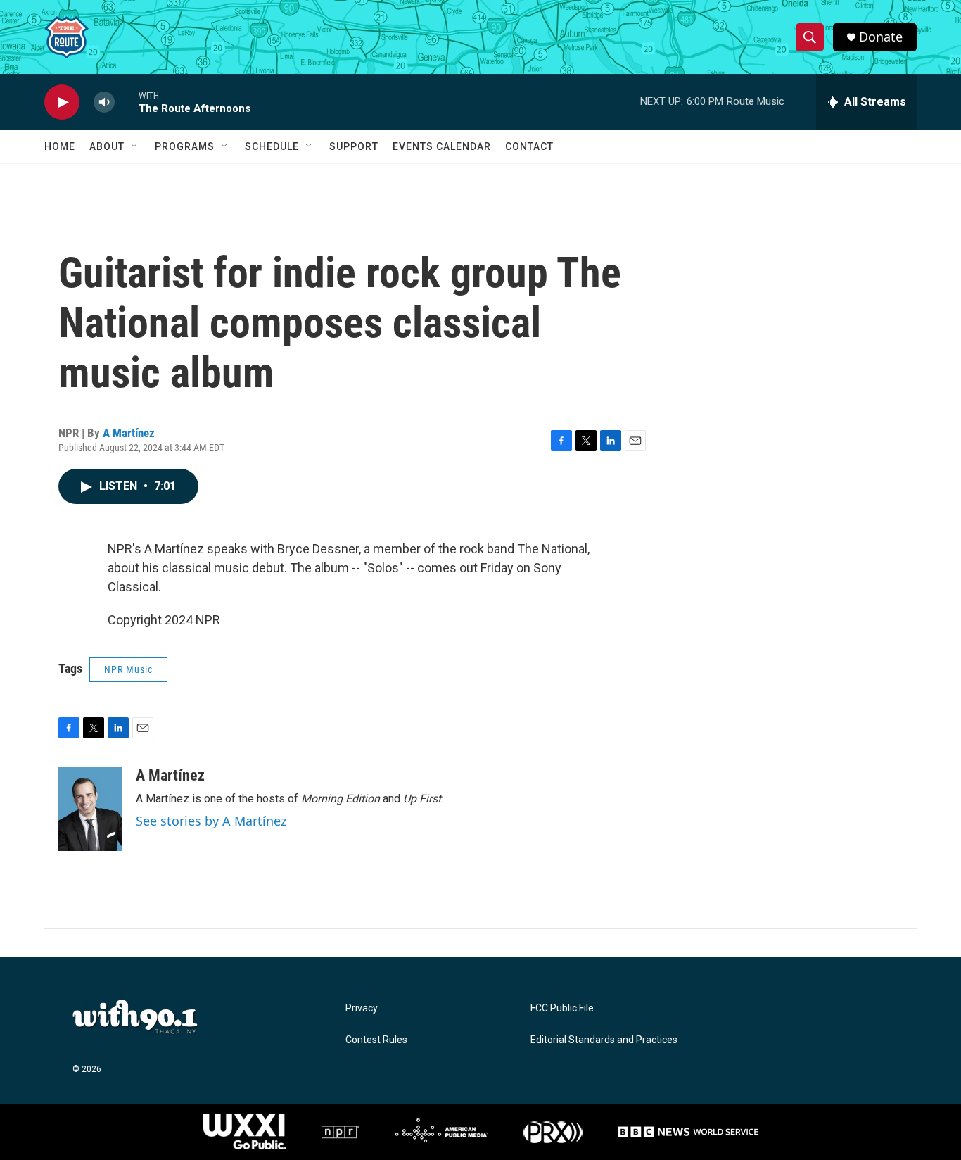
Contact (529, 146)
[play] (62, 102)
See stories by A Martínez (211, 820)
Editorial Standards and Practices (603, 1040)
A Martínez (129, 433)
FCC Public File (562, 1008)
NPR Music (128, 669)
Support (353, 146)
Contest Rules (376, 1040)
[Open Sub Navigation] (135, 146)
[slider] (127, 101)
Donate (881, 37)
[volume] (104, 102)
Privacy (361, 1008)
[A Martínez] (90, 809)
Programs (185, 146)
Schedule (272, 146)
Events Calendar (442, 146)
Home (59, 146)
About (107, 146)
